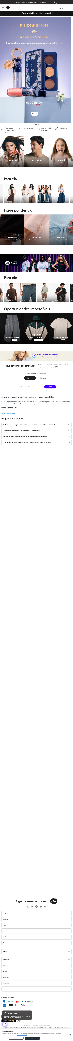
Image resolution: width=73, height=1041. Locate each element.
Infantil (4, 925)
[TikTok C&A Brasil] (32, 906)
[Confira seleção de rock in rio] (36, 271)
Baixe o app (6, 977)
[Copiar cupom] (55, 2)
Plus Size (5, 937)
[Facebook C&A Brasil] (45, 906)
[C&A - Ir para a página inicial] (8, 7)
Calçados (5, 931)
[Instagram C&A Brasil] (28, 906)
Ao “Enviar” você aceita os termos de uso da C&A (36, 391)
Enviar (50, 386)
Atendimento (6, 983)
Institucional (6, 959)
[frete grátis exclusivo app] (36, 15)
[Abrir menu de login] (63, 8)
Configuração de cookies (16, 1038)
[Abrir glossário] (38, 951)
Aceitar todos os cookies (32, 1038)
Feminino (30, 378)
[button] (60, 8)
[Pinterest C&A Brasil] (36, 906)
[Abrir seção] (39, 913)
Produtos (5, 965)
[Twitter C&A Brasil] (41, 906)
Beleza (4, 942)
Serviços (5, 971)
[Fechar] (70, 1035)
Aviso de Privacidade (22, 1035)
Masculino (43, 378)
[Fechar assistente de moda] (29, 1013)
